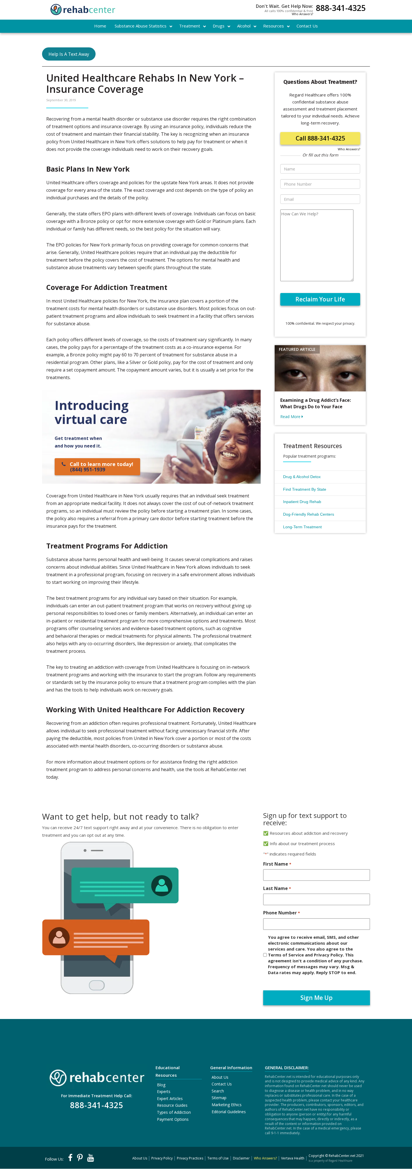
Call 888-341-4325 (320, 138)
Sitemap (219, 1097)
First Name (277, 864)
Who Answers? (302, 14)
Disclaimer (241, 1158)
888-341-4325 (341, 8)
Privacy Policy (162, 1158)
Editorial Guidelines (229, 1111)
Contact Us (222, 1084)
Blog (161, 1084)
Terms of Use (218, 1158)
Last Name (277, 888)
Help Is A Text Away (68, 54)
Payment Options (173, 1119)
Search (218, 1091)
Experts (163, 1091)
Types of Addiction (174, 1112)
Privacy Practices (190, 1158)
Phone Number (281, 913)
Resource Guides (172, 1105)
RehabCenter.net (342, 1155)
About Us (220, 1077)
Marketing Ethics (227, 1104)
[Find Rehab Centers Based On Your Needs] (96, 1076)
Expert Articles (170, 1098)
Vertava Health (292, 1158)
